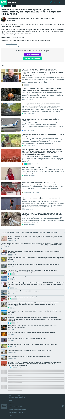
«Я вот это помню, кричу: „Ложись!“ (35, 167)
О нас (10, 400)
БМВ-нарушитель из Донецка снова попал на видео (41, 104)
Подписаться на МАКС (32, 54)
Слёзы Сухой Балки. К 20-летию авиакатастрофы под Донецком (41, 120)
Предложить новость (56, 245)
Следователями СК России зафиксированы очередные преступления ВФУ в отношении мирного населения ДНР (43, 214)
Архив (10, 415)
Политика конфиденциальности (17, 409)
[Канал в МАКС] (51, 2)
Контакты (11, 403)
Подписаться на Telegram (32, 58)
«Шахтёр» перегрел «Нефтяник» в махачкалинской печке (41, 198)
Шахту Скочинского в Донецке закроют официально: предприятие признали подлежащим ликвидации (41, 89)
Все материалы (11, 20)
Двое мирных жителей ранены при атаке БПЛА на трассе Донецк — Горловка (43, 135)
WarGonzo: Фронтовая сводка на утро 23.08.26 (38, 183)
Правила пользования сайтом (17, 412)
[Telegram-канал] (55, 2)
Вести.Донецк (44, 245)
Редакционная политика (15, 406)
